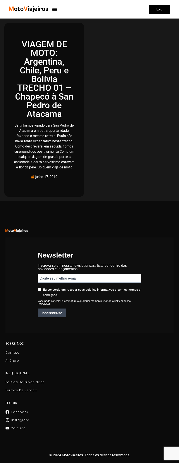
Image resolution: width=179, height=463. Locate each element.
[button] (54, 9)
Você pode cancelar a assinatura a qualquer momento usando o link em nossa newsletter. (84, 302)
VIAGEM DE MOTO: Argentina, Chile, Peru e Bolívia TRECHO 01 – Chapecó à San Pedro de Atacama (44, 79)
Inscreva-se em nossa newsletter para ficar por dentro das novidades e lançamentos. (82, 267)
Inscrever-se (52, 313)
